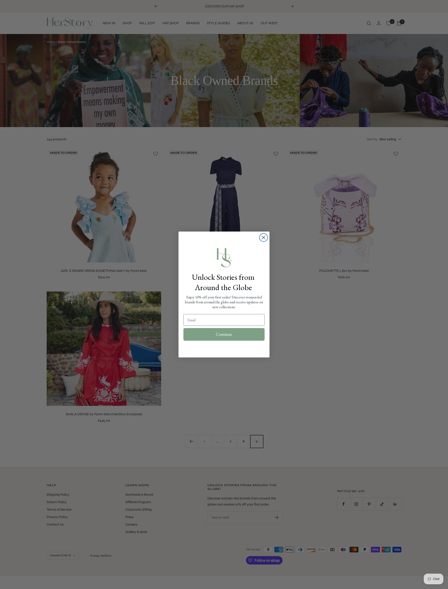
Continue (224, 334)
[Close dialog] (263, 237)
